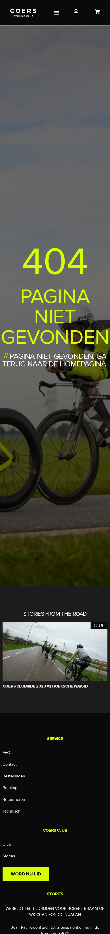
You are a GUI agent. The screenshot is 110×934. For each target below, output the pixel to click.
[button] (57, 12)
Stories (9, 856)
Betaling (10, 787)
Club (7, 844)
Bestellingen (14, 776)
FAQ (6, 752)
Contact (10, 764)
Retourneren (14, 799)
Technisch (11, 811)
